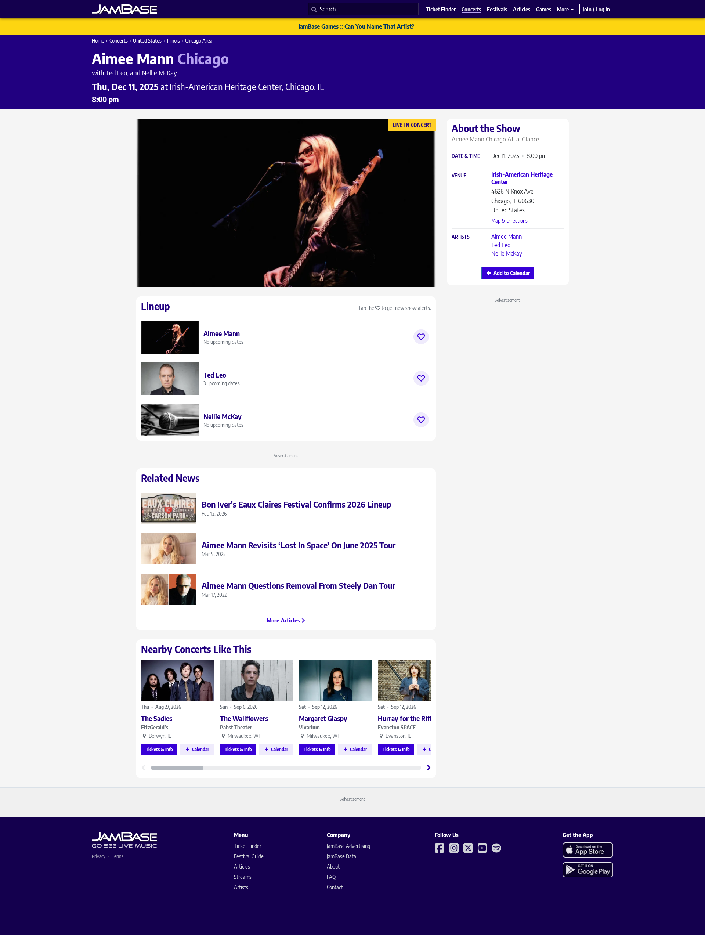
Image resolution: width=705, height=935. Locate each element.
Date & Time (466, 156)
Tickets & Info (159, 749)
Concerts (118, 40)
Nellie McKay (506, 253)
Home (98, 40)
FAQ (331, 877)
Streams (243, 877)
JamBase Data (341, 856)
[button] (429, 767)
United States (147, 40)
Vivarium (309, 727)
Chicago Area (199, 40)
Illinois (173, 40)
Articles (242, 866)
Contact (335, 887)
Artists (461, 237)
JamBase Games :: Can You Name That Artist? (356, 26)
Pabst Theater (236, 727)
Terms (117, 856)
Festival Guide (249, 856)
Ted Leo (500, 245)
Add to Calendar (512, 273)
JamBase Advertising (348, 846)
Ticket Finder (247, 846)
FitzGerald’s (154, 727)
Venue (459, 175)
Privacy (98, 856)
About (333, 866)
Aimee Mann (506, 236)
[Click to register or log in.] (421, 336)
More (563, 9)
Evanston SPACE (397, 727)
